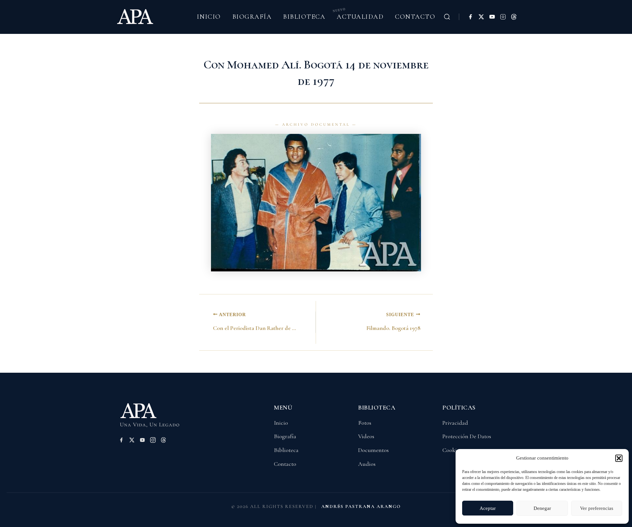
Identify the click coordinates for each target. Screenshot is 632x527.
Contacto (415, 17)
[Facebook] (470, 17)
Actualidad (360, 17)
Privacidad (455, 422)
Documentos (373, 450)
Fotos (364, 422)
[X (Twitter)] (481, 17)
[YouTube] (492, 17)
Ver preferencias (596, 508)
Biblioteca (304, 17)
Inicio (209, 17)
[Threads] (514, 17)
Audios (367, 463)
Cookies (451, 450)
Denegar (542, 508)
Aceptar (488, 508)
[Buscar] (447, 16)
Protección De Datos (466, 436)
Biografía (252, 17)
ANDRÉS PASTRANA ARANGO (361, 506)
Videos (366, 436)
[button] (619, 458)
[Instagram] (503, 17)
